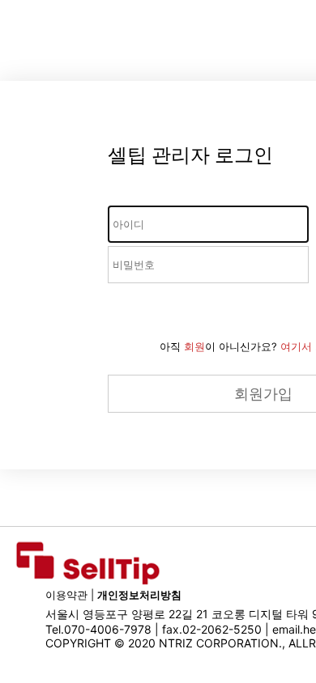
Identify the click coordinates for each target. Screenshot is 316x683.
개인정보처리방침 (139, 594)
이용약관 (66, 594)
